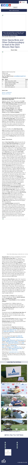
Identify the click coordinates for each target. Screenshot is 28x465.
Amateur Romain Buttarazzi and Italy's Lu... (11, 419)
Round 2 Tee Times (6, 94)
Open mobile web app (14, 10)
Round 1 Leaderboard (7, 92)
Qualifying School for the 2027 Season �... (11, 383)
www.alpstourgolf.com (13, 352)
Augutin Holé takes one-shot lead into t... (11, 407)
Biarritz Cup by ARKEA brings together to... (11, 431)
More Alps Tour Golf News (14, 435)
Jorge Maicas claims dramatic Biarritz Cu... (11, 395)
